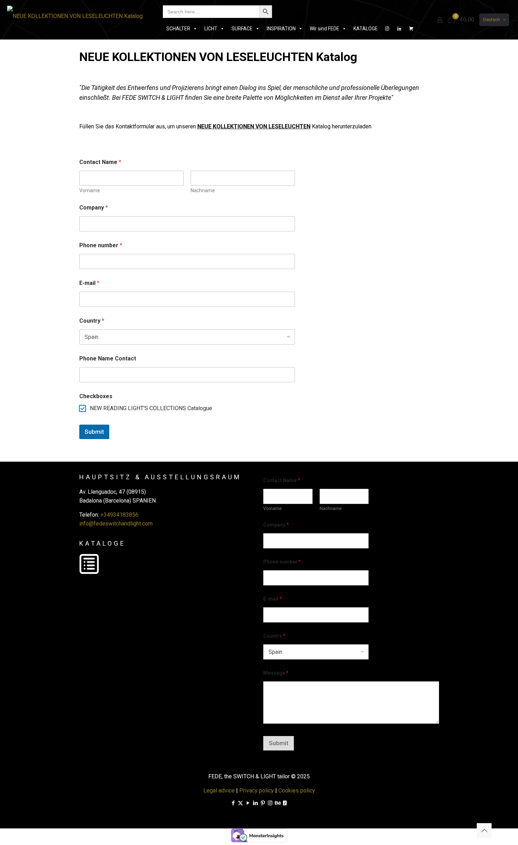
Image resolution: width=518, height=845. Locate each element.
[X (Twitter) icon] (240, 803)
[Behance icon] (277, 803)
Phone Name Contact (107, 358)
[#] (387, 28)
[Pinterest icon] (262, 803)
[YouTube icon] (248, 803)
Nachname (203, 190)
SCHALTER (178, 28)
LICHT (210, 28)
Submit (94, 431)
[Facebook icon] (233, 803)
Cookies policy (296, 790)
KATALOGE (365, 28)
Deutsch (491, 19)
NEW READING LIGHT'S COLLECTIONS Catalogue (151, 408)
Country (91, 320)
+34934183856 (119, 514)
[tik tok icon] (285, 803)
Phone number (100, 245)
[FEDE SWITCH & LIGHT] (75, 16)
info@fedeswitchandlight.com (116, 523)
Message (276, 673)
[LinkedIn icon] (255, 803)
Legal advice (219, 790)
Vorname (89, 190)
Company (93, 207)
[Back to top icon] (484, 830)
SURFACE (242, 28)
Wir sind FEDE (324, 28)
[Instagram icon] (270, 803)
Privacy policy (256, 790)
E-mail (89, 283)
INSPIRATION (281, 28)
